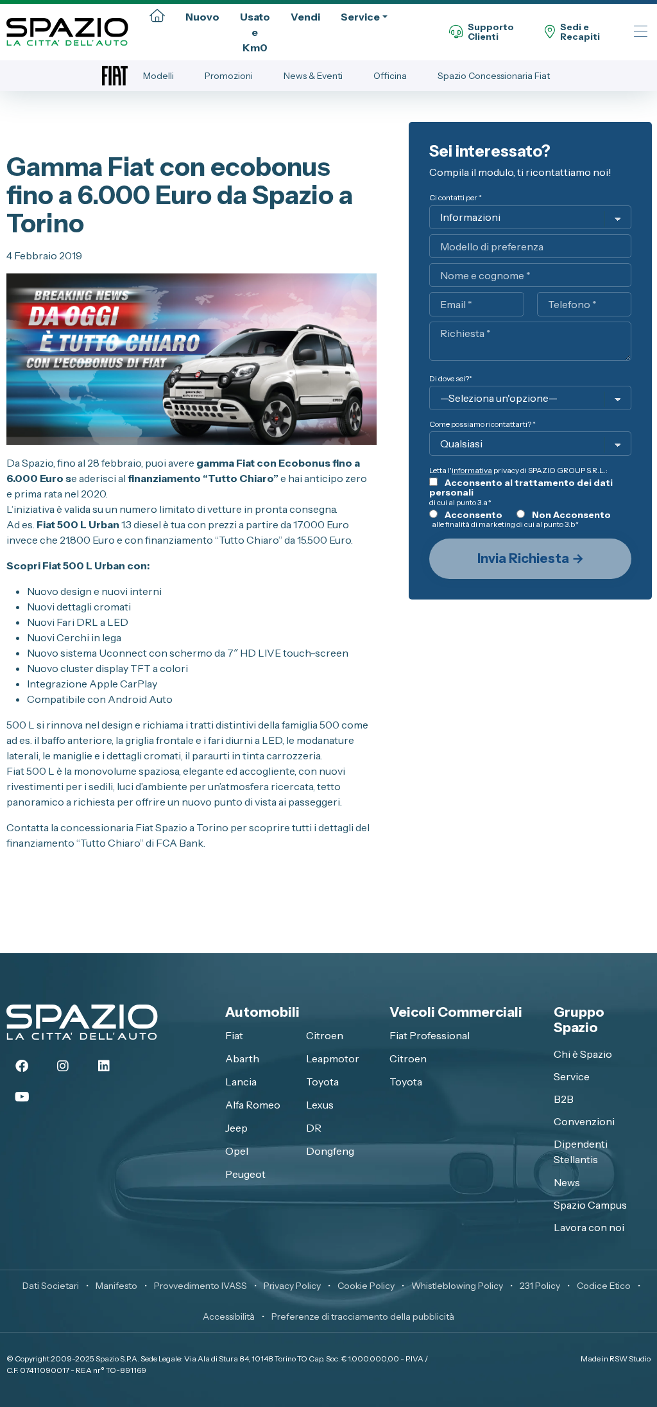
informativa (472, 470)
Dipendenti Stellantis (581, 1151)
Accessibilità (229, 1316)
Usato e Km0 (255, 32)
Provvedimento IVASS (200, 1285)
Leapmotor (332, 1058)
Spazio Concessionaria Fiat (494, 76)
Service (360, 16)
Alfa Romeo (252, 1104)
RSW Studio (630, 1358)
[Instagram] (62, 1066)
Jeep (236, 1127)
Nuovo (202, 16)
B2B (564, 1098)
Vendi (305, 16)
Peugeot (245, 1174)
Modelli (158, 76)
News (567, 1182)
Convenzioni (584, 1121)
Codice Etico (604, 1285)
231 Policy (540, 1285)
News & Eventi (313, 76)
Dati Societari (50, 1285)
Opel (236, 1150)
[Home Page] (157, 17)
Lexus (320, 1104)
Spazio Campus (590, 1204)
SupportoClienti (491, 32)
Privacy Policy (292, 1285)
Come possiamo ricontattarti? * (482, 424)
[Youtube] (21, 1097)
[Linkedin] (104, 1066)
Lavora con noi (589, 1227)
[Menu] (641, 32)
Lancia (241, 1081)
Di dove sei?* (450, 378)
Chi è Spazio (583, 1054)
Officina (390, 76)
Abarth (242, 1058)
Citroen (324, 1035)
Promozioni (229, 76)
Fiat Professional (429, 1035)
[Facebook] (21, 1066)
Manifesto (116, 1285)
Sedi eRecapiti (580, 32)
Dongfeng (330, 1150)
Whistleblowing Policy (457, 1285)
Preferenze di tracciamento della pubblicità (362, 1316)
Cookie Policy (366, 1285)
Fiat (234, 1035)
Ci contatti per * (455, 197)
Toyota (322, 1081)
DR (313, 1127)
